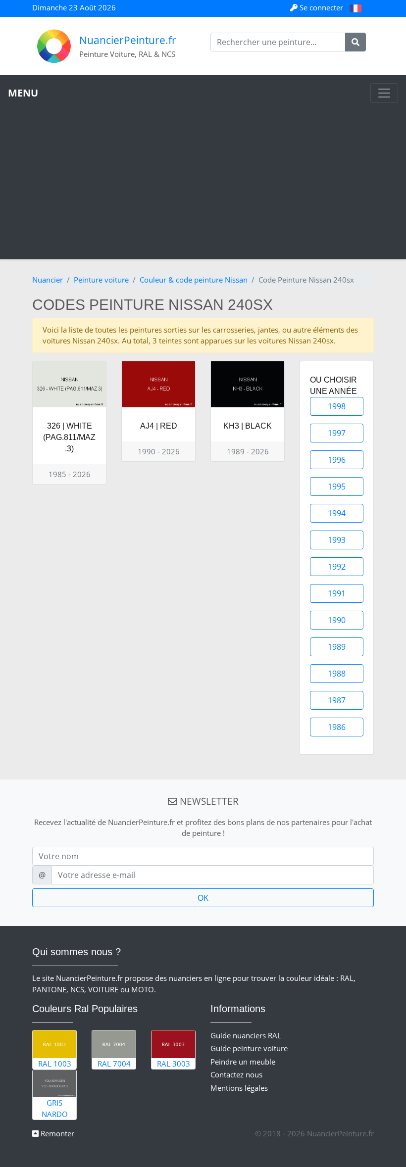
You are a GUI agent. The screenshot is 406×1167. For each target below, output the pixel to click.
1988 (337, 673)
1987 (337, 700)
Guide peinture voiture (249, 1048)
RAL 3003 (173, 1064)
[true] (355, 42)
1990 (337, 620)
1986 (337, 727)
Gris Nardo (55, 1108)
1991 (337, 593)
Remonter (56, 1133)
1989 (337, 646)
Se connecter (321, 7)
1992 (337, 566)
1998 (337, 406)
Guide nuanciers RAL (245, 1035)
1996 (337, 459)
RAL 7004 (114, 1064)
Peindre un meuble (242, 1062)
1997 (337, 433)
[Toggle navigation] (384, 93)
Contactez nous (236, 1074)
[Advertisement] (203, 177)
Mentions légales (239, 1088)
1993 (337, 540)
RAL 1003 (54, 1064)
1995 (337, 486)
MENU (23, 92)
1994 (337, 513)
